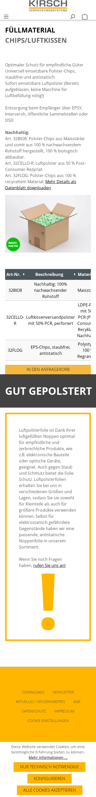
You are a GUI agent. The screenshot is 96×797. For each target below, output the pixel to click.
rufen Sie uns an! (49, 565)
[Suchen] (72, 16)
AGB (76, 701)
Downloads (33, 692)
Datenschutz (34, 711)
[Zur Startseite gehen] (48, 6)
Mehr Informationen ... (48, 757)
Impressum (64, 711)
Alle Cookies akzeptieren (49, 790)
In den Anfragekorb (48, 369)
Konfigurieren (49, 778)
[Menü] (6, 16)
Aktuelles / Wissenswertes (40, 701)
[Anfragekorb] (85, 16)
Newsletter (63, 692)
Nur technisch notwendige (49, 767)
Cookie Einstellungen (48, 720)
